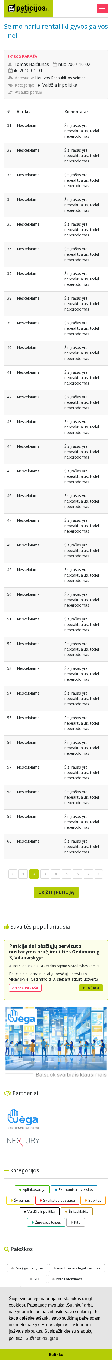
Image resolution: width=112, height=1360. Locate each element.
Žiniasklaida (78, 1211)
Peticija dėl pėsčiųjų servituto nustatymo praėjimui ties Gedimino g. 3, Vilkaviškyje (55, 952)
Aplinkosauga (34, 1189)
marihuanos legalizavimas (79, 1268)
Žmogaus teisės (48, 1222)
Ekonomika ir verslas (76, 1189)
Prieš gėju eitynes (29, 1268)
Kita (77, 1222)
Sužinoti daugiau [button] (42, 1338)
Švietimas (22, 1200)
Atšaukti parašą (28, 92)
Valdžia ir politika (59, 85)
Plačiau (91, 987)
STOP (38, 1278)
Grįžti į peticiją (56, 892)
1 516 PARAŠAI (27, 987)
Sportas (94, 1200)
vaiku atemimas (69, 1278)
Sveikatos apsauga (59, 1200)
